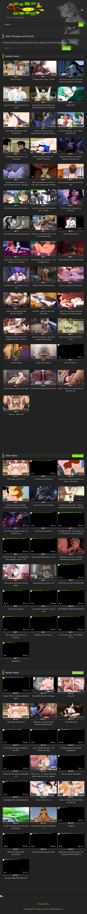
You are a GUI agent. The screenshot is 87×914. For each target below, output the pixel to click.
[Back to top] (79, 907)
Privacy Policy (43, 904)
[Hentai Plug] (43, 9)
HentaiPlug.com (38, 909)
